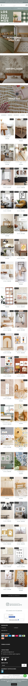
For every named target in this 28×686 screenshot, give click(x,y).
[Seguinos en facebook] (5, 659)
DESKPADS (10, 115)
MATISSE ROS (20, 256)
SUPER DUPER (7, 445)
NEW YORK (21, 565)
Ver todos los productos (14, 595)
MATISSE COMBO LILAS (21, 305)
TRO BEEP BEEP (21, 374)
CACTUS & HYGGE (7, 328)
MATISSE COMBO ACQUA (7, 470)
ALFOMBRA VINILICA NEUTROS (7, 497)
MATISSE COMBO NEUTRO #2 (7, 542)
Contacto (16, 627)
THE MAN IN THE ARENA (7, 186)
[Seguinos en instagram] (2, 659)
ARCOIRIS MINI (7, 351)
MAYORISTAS (4, 630)
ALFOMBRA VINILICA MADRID (20, 497)
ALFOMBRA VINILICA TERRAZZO (21, 399)
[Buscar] (12, 8)
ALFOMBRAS (3, 115)
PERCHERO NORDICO (7, 305)
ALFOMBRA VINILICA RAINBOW (21, 422)
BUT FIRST (7, 209)
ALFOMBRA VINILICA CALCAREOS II (7, 137)
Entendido (14, 684)
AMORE (20, 209)
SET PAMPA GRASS (20, 542)
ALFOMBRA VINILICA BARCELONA (21, 588)
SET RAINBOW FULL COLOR (21, 351)
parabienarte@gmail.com (8, 652)
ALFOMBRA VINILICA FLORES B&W (20, 162)
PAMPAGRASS (7, 587)
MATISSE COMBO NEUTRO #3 (7, 279)
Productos (3, 627)
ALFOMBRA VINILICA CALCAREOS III (7, 162)
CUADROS (23, 115)
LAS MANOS (21, 328)
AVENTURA (7, 397)
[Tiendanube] (14, 675)
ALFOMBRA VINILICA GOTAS (21, 447)
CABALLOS (7, 519)
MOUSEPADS (16, 115)
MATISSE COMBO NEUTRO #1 (20, 519)
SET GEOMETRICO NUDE (7, 565)
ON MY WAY (7, 374)
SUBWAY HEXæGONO (7, 256)
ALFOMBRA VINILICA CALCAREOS (21, 472)
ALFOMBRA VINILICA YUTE (21, 139)
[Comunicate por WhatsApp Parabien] (25, 675)
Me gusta (12, 616)
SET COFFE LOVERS (20, 186)
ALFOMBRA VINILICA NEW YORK (7, 234)
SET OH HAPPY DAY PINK (7, 422)
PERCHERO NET (21, 282)
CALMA (21, 232)
